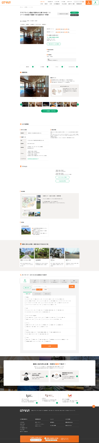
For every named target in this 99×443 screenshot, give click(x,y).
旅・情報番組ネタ (57, 3)
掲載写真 (27, 66)
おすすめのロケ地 (71, 66)
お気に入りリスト (69, 1)
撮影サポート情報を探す (24, 431)
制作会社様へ (50, 1)
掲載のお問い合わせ (69, 422)
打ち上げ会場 (64, 3)
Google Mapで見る (62, 180)
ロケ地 (41, 3)
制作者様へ (52, 422)
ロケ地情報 (42, 66)
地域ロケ (46, 3)
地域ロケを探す (22, 424)
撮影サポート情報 (71, 3)
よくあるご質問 (57, 1)
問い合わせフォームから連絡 (36, 439)
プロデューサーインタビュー (39, 424)
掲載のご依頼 (42, 1)
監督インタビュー (38, 422)
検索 (50, 346)
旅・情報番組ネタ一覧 (23, 427)
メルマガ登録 (63, 1)
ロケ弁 (51, 3)
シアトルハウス (25, 226)
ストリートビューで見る (62, 177)
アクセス (56, 66)
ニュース (51, 419)
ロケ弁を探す (22, 425)
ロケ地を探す (22, 422)
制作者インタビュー (38, 425)
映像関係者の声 (79, 3)
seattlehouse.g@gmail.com (32, 158)
